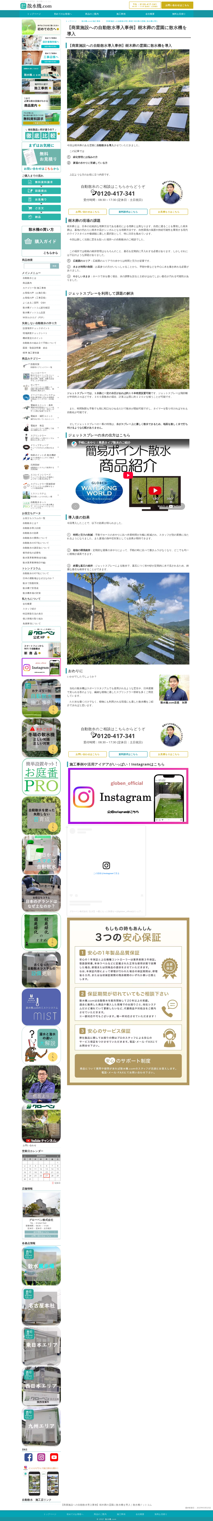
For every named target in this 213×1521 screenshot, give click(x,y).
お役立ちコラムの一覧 (34, 518)
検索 (54, 266)
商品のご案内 (92, 13)
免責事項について (32, 623)
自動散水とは (29, 277)
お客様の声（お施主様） (35, 292)
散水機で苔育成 (31, 588)
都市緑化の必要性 (32, 552)
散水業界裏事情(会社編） (35, 557)
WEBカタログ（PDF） (34, 317)
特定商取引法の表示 (33, 613)
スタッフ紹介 (29, 608)
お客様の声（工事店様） (35, 297)
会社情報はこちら (41, 1232)
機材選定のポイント (33, 338)
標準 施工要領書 (31, 352)
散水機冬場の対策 (32, 593)
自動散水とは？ (31, 523)
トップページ (34, 13)
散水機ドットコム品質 (34, 312)
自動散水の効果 (31, 532)
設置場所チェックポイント (36, 328)
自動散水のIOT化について (36, 542)
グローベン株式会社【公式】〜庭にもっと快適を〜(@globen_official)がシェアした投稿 (109, 911)
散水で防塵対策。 (32, 583)
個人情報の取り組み (33, 618)
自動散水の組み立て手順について (40, 342)
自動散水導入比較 (32, 527)
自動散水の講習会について (36, 547)
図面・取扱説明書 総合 (35, 347)
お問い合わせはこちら (41, 1236)
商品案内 (27, 282)
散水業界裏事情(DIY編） (35, 562)
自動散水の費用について (35, 537)
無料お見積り (179, 13)
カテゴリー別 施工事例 (34, 287)
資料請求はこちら (128, 211)
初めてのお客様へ (63, 13)
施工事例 (120, 13)
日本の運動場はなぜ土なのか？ (38, 578)
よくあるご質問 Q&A (34, 302)
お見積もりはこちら (169, 211)
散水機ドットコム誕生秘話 (36, 307)
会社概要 (149, 13)
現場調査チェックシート (35, 333)
